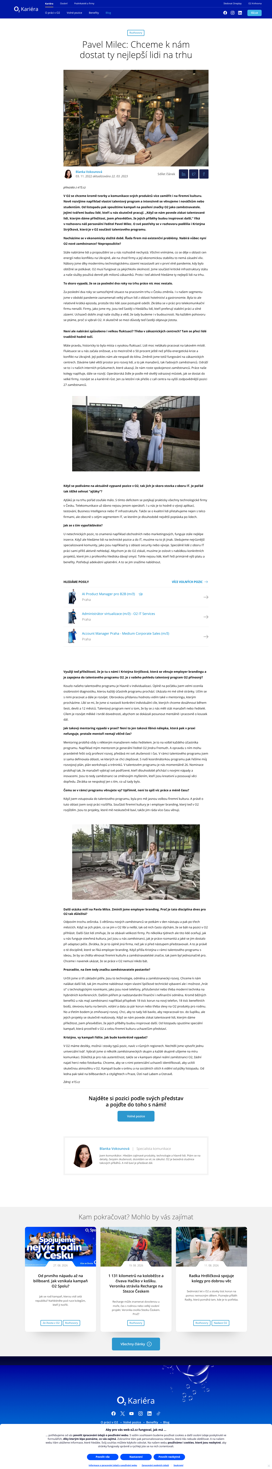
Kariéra (29, 9)
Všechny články (132, 1344)
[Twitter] (193, 174)
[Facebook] (225, 13)
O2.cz (254, 13)
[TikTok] (158, 1414)
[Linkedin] (240, 13)
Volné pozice (74, 13)
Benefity (94, 13)
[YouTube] (131, 1414)
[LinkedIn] (149, 1414)
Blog (108, 13)
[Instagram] (232, 13)
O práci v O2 (52, 13)
